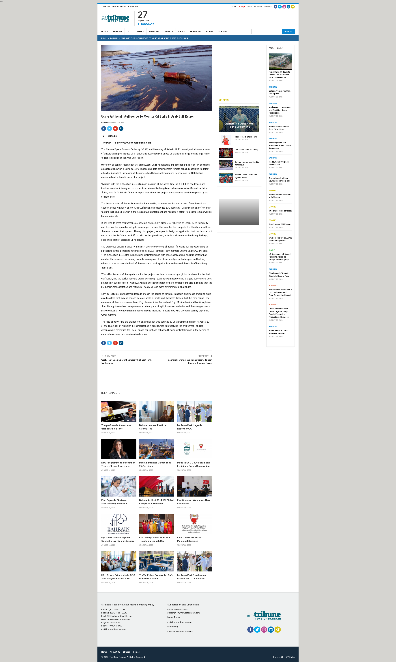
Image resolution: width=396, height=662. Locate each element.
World (140, 31)
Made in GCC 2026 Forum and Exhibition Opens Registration (280, 110)
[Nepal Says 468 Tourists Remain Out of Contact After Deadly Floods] (280, 61)
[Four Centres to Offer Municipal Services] (194, 524)
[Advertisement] (238, 18)
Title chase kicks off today (246, 149)
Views (181, 31)
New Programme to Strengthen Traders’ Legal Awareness (280, 145)
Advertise (268, 6)
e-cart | (235, 6)
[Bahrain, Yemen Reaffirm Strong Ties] (156, 411)
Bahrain (117, 31)
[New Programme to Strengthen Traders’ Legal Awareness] (118, 449)
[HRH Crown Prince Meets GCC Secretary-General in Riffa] (118, 561)
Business (154, 31)
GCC (129, 31)
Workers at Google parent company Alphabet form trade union (126, 361)
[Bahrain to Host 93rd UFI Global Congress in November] (156, 486)
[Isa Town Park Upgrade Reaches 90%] (194, 411)
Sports (168, 31)
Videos (209, 31)
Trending (195, 31)
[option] (280, 196)
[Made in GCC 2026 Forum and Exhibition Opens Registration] (194, 449)
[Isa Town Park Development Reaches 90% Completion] (194, 561)
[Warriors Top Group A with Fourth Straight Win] (239, 119)
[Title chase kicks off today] (226, 153)
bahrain (105, 123)
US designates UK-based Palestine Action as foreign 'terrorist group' (280, 257)
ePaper (242, 6)
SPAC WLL (290, 657)
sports (272, 190)
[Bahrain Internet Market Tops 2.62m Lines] (156, 449)
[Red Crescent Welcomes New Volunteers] (194, 486)
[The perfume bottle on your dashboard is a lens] (118, 411)
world (272, 250)
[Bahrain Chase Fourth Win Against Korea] (226, 178)
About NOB (115, 652)
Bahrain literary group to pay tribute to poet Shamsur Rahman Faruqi (190, 361)
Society (222, 31)
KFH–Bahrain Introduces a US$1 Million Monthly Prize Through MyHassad (280, 292)
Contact (136, 652)
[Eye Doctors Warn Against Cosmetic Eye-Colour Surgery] (118, 524)
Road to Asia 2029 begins (246, 137)
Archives (258, 6)
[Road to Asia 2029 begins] (226, 140)
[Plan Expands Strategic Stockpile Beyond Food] (118, 486)
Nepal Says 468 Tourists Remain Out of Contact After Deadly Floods (279, 75)
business (273, 286)
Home (250, 6)
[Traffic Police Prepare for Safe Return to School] (156, 561)
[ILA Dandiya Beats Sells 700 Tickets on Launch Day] (156, 524)
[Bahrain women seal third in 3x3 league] (226, 165)
